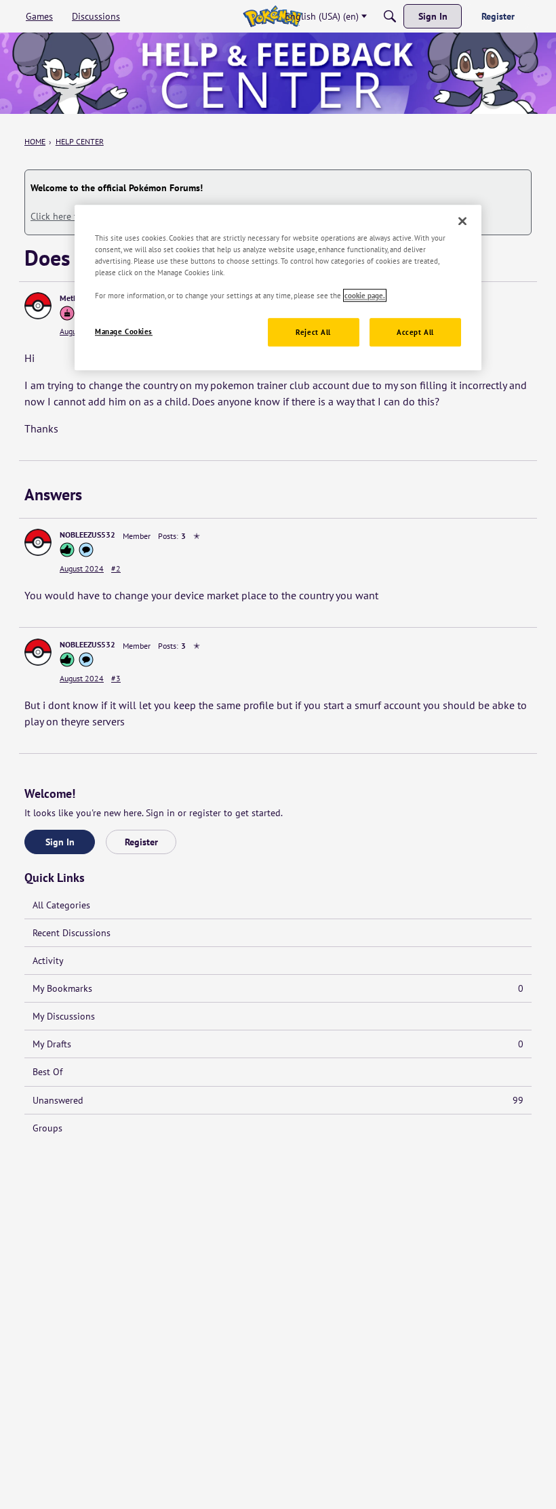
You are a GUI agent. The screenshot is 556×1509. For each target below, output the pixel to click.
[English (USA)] (272, 16)
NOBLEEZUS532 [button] (87, 534)
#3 (116, 678)
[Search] (390, 16)
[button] (38, 305)
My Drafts (278, 1044)
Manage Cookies (124, 332)
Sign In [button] (60, 842)
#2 (116, 568)
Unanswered (278, 1100)
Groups (47, 1128)
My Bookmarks (278, 988)
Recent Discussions (72, 933)
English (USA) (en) (322, 16)
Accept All (415, 332)
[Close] (462, 221)
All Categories (61, 905)
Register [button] (141, 842)
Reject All (313, 332)
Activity (48, 960)
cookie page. (364, 295)
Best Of (47, 1072)
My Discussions (64, 1016)
